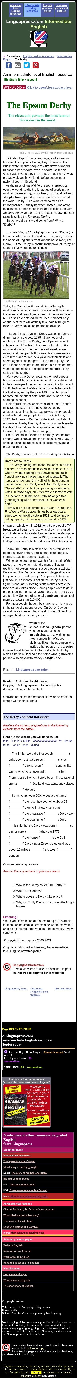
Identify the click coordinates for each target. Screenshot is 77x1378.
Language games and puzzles (61, 8)
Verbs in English (13, 1245)
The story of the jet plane (17, 1221)
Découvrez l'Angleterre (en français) (39, 991)
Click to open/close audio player (50, 87)
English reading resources (38, 56)
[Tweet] (28, 67)
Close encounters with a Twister (28, 1190)
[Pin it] (37, 67)
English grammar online (47, 8)
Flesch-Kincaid (53, 1052)
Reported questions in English (21, 1262)
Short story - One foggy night (20, 1167)
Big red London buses (16, 1178)
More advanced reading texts (27, 1232)
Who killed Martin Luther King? (21, 1215)
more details (48, 1375)
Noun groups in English (17, 1251)
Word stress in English (16, 1280)
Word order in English (16, 1256)
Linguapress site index (32, 669)
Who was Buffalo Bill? (23, 1184)
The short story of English (18, 1286)
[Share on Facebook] (10, 67)
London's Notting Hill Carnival (20, 1226)
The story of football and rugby (29, 1173)
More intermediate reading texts (29, 1196)
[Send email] (19, 67)
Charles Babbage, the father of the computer (28, 1209)
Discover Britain (64, 988)
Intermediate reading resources (32, 8)
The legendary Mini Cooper (19, 1161)
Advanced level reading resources (15, 9)
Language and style (15, 1274)
